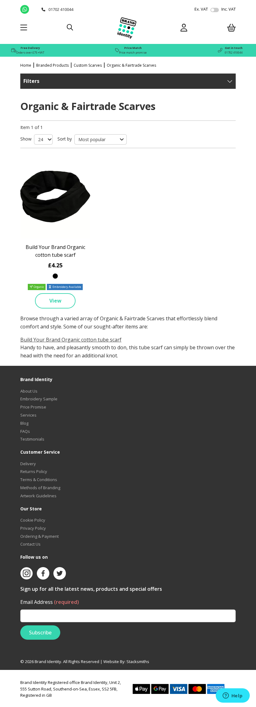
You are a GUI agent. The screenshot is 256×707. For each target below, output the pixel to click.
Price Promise (33, 407)
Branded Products (52, 65)
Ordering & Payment (39, 536)
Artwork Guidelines (38, 496)
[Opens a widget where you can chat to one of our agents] (232, 696)
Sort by (64, 139)
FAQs (25, 431)
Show (26, 139)
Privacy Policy (33, 528)
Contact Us (30, 544)
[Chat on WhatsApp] (29, 9)
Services (28, 415)
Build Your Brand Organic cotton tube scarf (70, 339)
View (55, 300)
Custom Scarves (88, 65)
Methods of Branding (40, 487)
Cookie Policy (32, 520)
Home (25, 65)
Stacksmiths (137, 661)
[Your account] (183, 29)
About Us (28, 391)
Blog (24, 423)
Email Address (49, 602)
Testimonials (32, 439)
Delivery (28, 463)
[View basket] (231, 29)
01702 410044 (234, 52)
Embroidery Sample (38, 399)
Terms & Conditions (38, 479)
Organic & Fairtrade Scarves (131, 65)
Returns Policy (33, 471)
